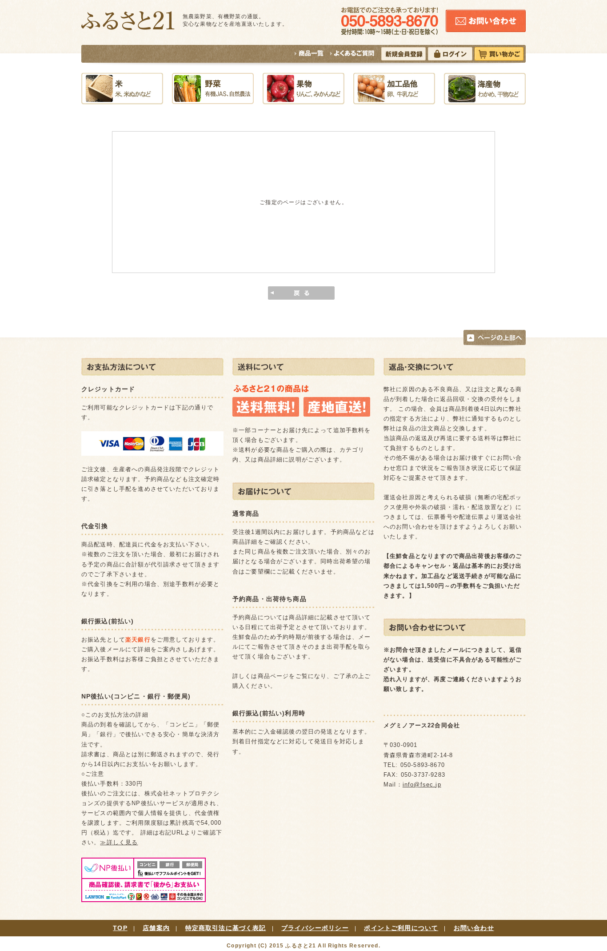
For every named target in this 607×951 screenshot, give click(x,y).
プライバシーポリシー (315, 927)
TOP (120, 927)
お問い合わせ (474, 927)
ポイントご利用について (401, 927)
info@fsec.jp (422, 784)
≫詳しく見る (119, 842)
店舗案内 (156, 927)
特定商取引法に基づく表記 (225, 927)
